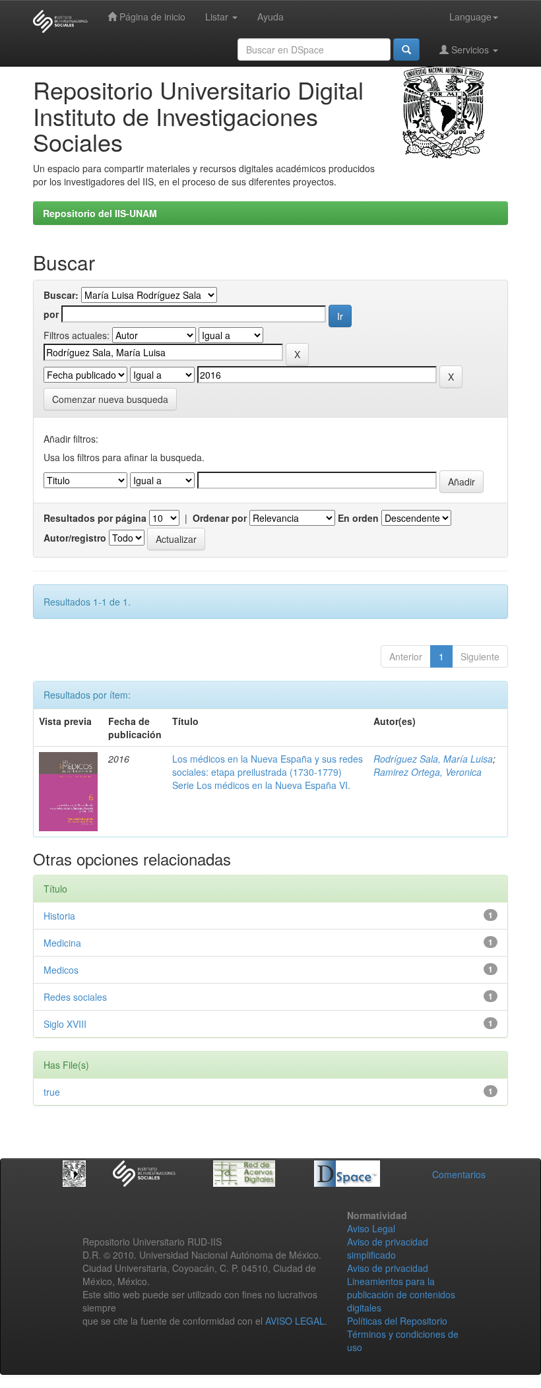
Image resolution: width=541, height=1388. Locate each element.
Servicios (470, 49)
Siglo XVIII (65, 1023)
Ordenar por (220, 517)
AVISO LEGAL (295, 1320)
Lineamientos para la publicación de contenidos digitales (401, 1294)
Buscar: (61, 294)
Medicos (61, 969)
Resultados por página (95, 517)
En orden (358, 517)
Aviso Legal (371, 1228)
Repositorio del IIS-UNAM (100, 213)
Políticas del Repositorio (397, 1320)
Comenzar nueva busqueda (110, 399)
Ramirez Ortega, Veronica (427, 771)
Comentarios (459, 1174)
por (51, 314)
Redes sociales (75, 996)
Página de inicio (151, 16)
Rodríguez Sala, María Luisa (433, 758)
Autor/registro (75, 537)
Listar (218, 16)
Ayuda (270, 16)
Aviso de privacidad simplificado (387, 1248)
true (52, 1091)
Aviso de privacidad (387, 1268)
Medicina (62, 942)
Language (470, 16)
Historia (59, 915)
